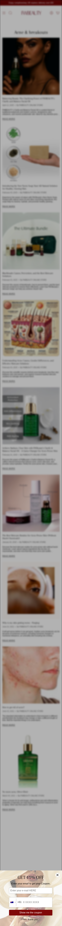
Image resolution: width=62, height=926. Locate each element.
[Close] (57, 875)
